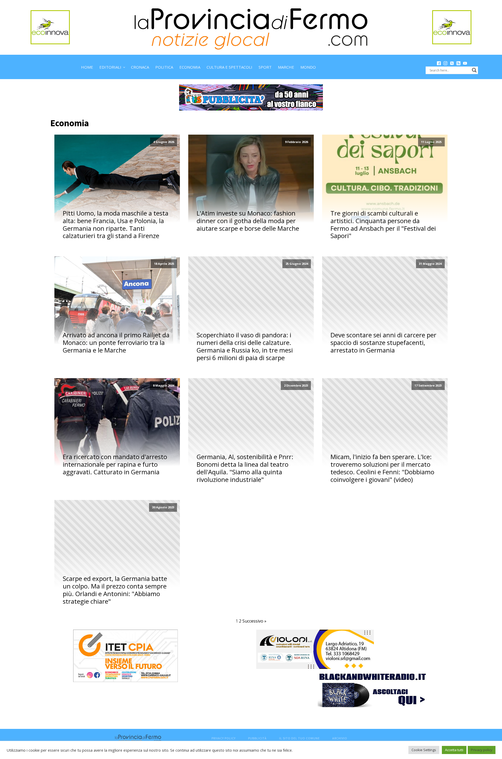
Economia (189, 67)
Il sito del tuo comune (299, 738)
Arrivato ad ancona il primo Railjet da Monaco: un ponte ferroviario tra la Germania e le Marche (116, 342)
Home (87, 67)
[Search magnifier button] (474, 70)
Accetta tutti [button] (454, 749)
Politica (164, 67)
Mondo (308, 67)
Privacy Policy (224, 738)
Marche (286, 67)
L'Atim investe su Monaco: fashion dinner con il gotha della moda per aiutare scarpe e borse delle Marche (248, 221)
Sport (265, 67)
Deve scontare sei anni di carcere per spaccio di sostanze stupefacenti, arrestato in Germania (383, 342)
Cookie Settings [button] (424, 749)
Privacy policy (481, 749)
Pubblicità (257, 738)
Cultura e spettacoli (229, 67)
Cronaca (140, 67)
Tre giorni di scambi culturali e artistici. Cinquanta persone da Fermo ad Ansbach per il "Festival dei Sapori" (383, 225)
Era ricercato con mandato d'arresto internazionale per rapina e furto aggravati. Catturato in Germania (115, 464)
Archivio (339, 738)
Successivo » (254, 621)
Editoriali (110, 67)
